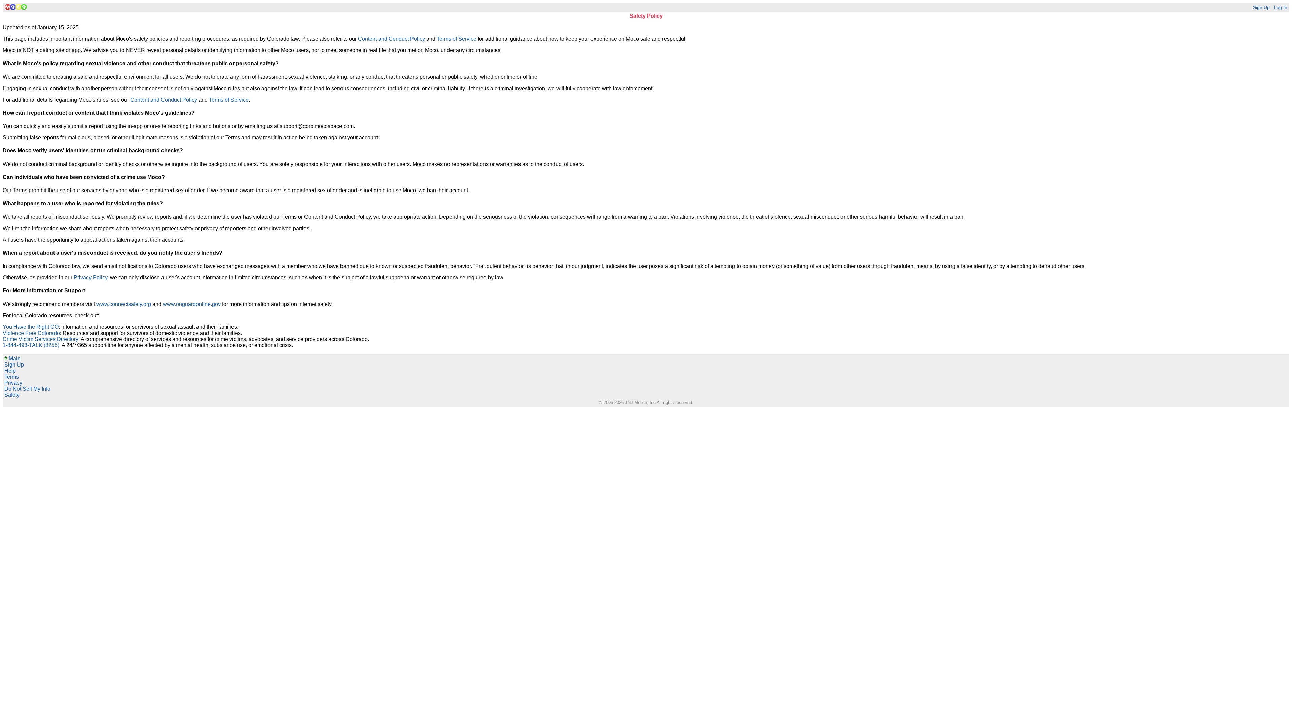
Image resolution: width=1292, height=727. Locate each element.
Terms (11, 377)
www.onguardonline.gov (192, 304)
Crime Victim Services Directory (40, 339)
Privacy (13, 383)
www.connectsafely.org (123, 304)
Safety (12, 395)
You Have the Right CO (31, 327)
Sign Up (1261, 7)
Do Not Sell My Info (27, 389)
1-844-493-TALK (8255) (31, 345)
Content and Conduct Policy (391, 39)
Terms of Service (456, 39)
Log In (1280, 7)
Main (12, 358)
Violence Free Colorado (31, 333)
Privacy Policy (90, 277)
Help (10, 371)
